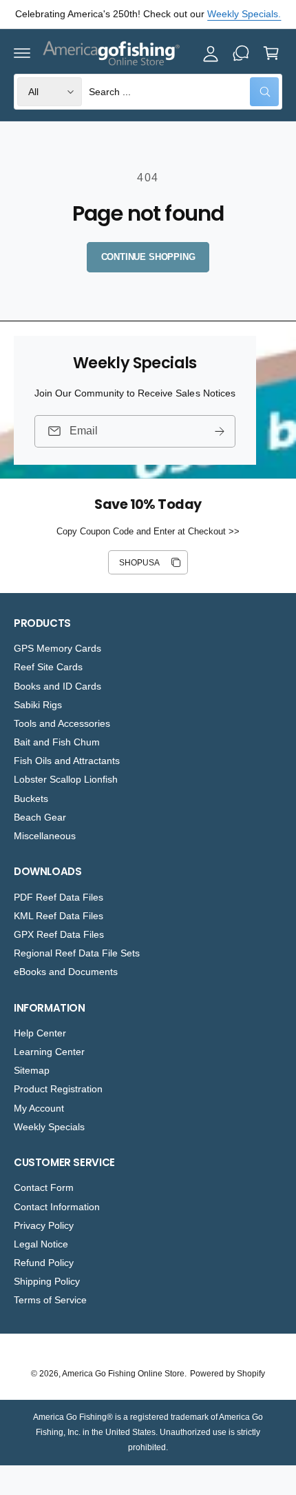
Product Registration (58, 1088)
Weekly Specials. (244, 13)
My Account (39, 1108)
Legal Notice (41, 1244)
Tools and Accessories (62, 723)
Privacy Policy (44, 1225)
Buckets (31, 798)
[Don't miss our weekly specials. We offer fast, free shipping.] (241, 53)
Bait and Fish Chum (57, 742)
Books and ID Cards (57, 686)
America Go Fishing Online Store (123, 1373)
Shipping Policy (47, 1281)
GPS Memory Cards (57, 648)
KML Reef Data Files (58, 915)
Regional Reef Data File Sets (77, 953)
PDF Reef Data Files (58, 897)
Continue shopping (148, 257)
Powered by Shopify (227, 1373)
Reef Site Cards (48, 666)
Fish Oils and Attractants (67, 760)
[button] (22, 53)
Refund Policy (44, 1262)
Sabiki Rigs (38, 704)
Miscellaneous (45, 835)
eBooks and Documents (66, 971)
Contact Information (57, 1206)
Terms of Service (50, 1299)
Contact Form (44, 1187)
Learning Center (49, 1051)
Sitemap (32, 1070)
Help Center (40, 1033)
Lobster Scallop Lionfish (66, 779)
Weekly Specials (49, 1126)
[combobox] (183, 92)
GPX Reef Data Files (59, 934)
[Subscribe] (219, 430)
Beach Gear (40, 817)
